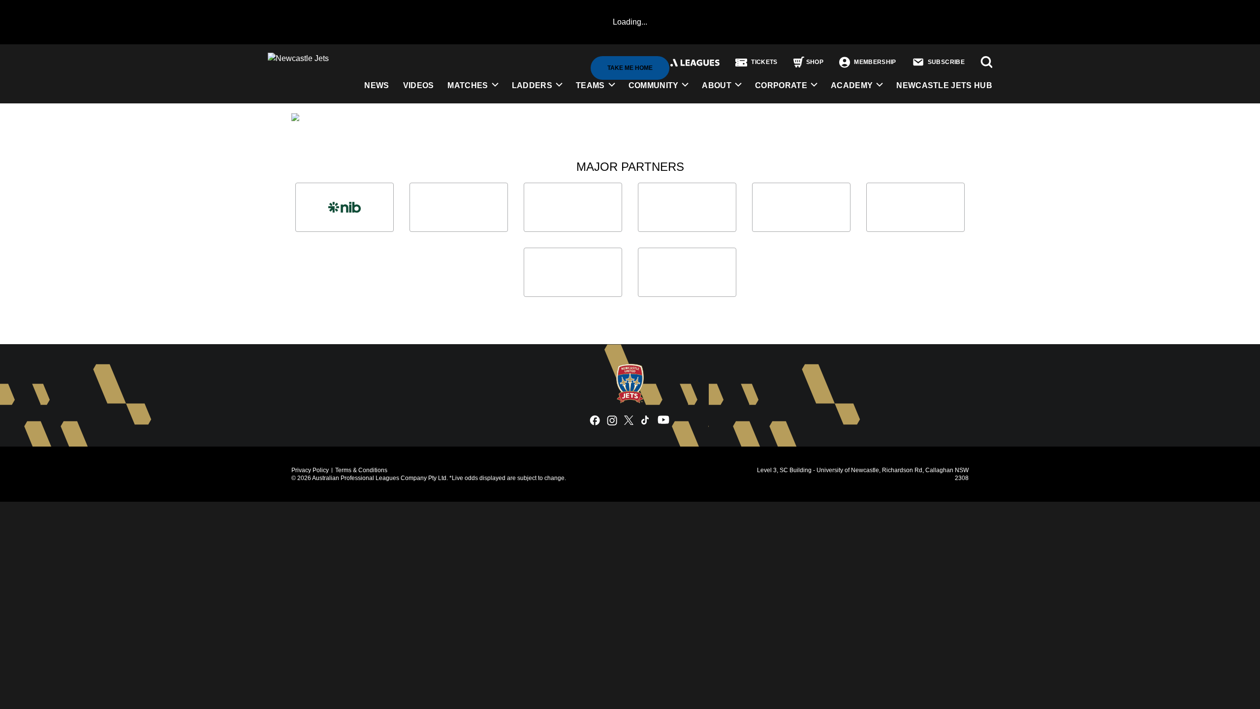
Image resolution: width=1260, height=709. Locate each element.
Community (654, 85)
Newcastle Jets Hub (944, 85)
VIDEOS (418, 85)
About (716, 85)
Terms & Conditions (361, 470)
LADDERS (532, 85)
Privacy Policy (310, 470)
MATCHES (467, 85)
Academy (852, 85)
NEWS (376, 85)
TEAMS (590, 85)
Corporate (781, 85)
